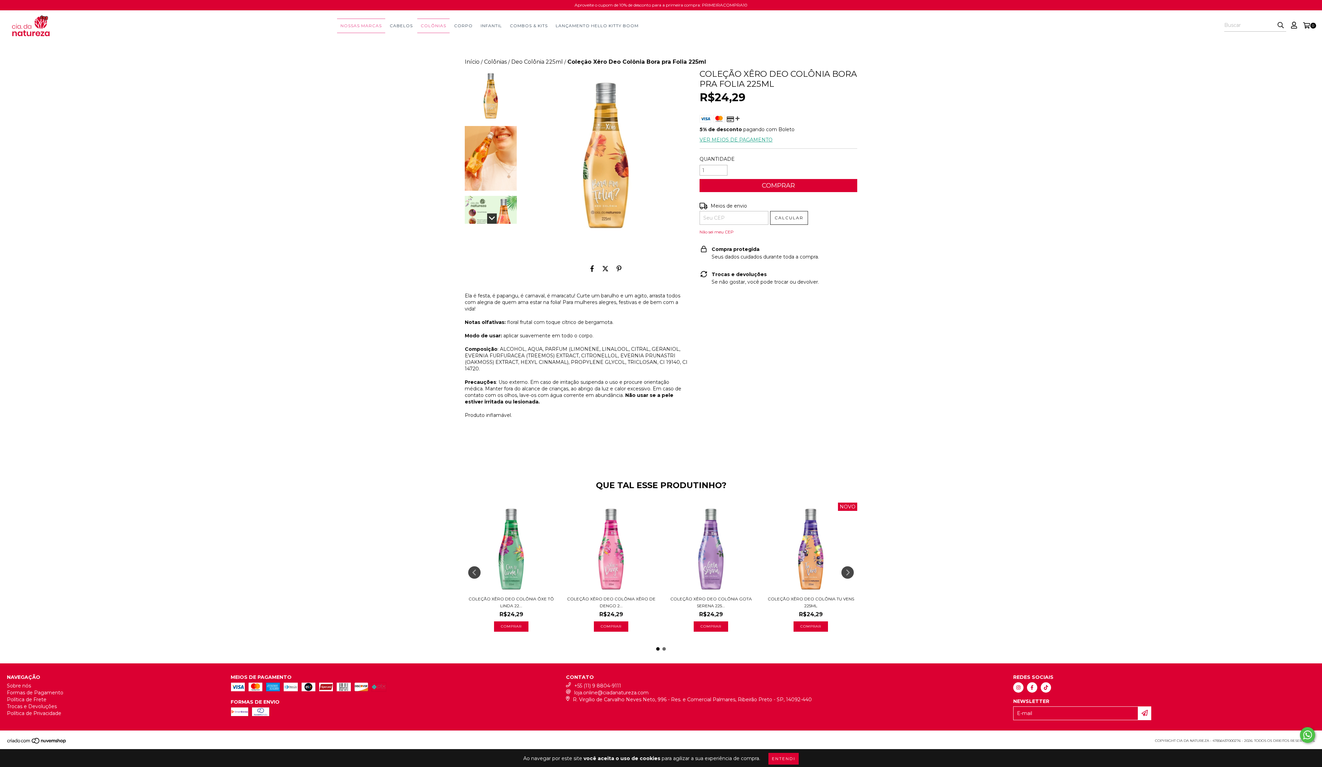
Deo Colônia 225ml (537, 62)
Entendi (783, 758)
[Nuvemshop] (37, 742)
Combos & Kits (529, 25)
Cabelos (401, 25)
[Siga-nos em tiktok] (1046, 687)
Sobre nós (19, 686)
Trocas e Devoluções (32, 706)
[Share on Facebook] (592, 268)
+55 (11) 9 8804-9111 (597, 686)
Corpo (463, 25)
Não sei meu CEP (717, 231)
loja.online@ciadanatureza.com (611, 693)
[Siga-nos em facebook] (1032, 687)
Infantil (491, 25)
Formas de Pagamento (35, 693)
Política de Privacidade (34, 713)
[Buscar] (1280, 25)
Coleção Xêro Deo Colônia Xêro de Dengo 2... (611, 602)
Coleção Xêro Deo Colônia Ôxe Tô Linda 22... (511, 602)
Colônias (433, 25)
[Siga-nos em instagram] (1018, 687)
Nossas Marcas (361, 25)
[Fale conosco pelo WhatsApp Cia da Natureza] (1307, 735)
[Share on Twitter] (605, 268)
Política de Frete (26, 699)
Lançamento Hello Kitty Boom (597, 25)
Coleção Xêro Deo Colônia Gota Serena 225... (711, 602)
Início (472, 62)
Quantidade (717, 159)
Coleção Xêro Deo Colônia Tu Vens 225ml (811, 602)
